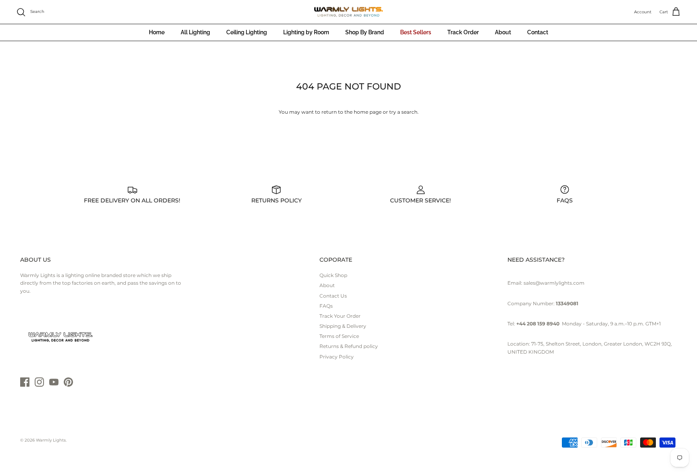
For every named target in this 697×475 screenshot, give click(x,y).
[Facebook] (24, 382)
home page (368, 112)
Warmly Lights (51, 440)
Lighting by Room (306, 32)
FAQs (326, 306)
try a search (403, 112)
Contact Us (333, 296)
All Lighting (195, 32)
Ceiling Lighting (246, 32)
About (503, 32)
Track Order (463, 32)
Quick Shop (333, 275)
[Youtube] (53, 382)
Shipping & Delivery (342, 326)
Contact (537, 32)
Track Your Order (340, 316)
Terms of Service (339, 336)
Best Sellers (415, 32)
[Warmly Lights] (348, 12)
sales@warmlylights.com (554, 283)
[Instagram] (39, 382)
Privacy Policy (336, 357)
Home (157, 32)
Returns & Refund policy (348, 346)
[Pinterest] (68, 382)
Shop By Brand (364, 32)
